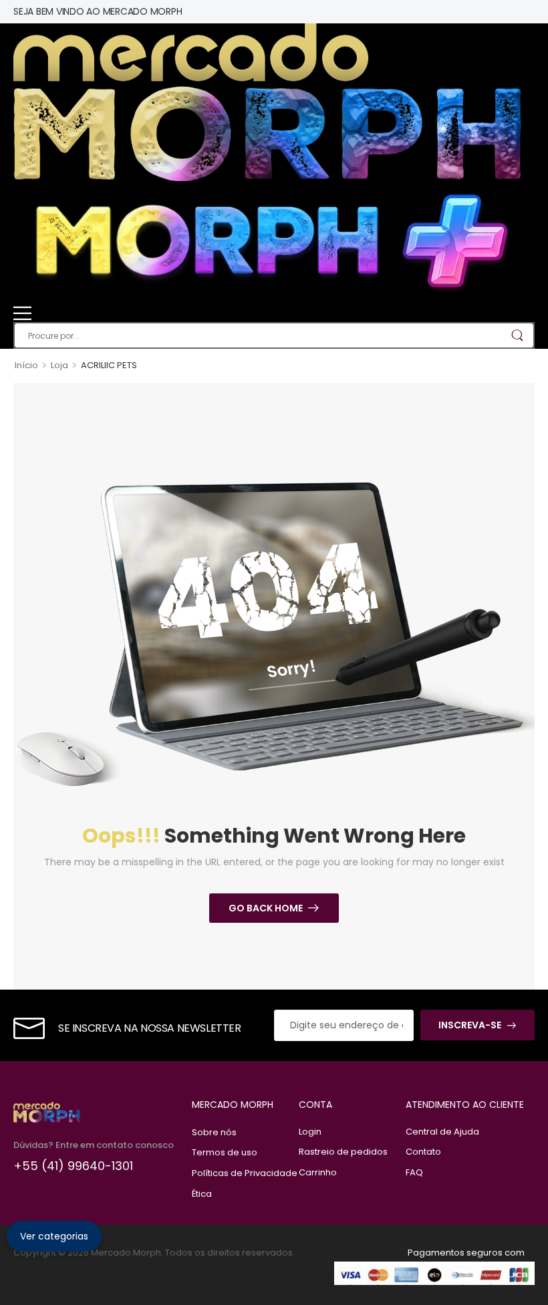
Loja (59, 365)
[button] (274, 313)
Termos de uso (224, 1152)
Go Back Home (266, 908)
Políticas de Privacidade (238, 1173)
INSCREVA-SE (469, 1025)
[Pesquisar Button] (517, 335)
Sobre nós (214, 1132)
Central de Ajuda (442, 1131)
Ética (202, 1193)
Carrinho (318, 1172)
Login (310, 1131)
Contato (423, 1151)
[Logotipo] (267, 102)
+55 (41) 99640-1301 (73, 1165)
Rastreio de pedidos (343, 1151)
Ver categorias (54, 1236)
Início (26, 365)
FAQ (414, 1172)
